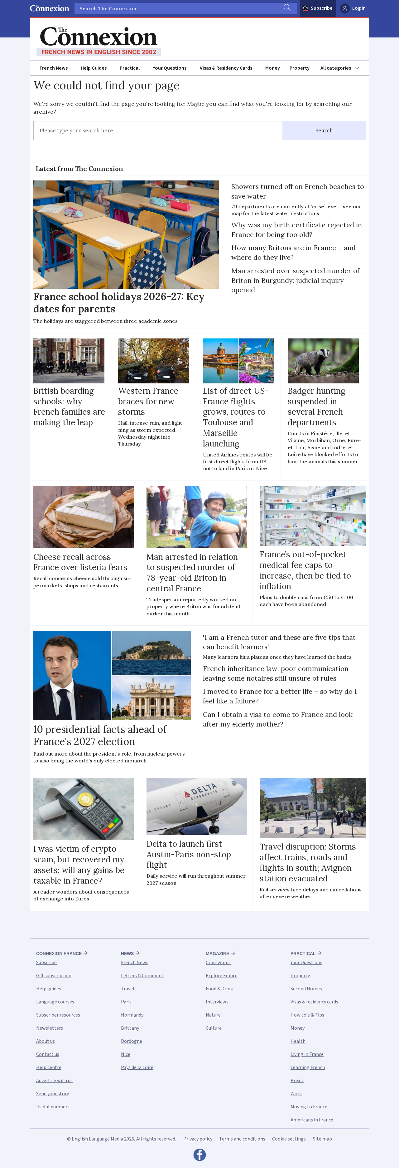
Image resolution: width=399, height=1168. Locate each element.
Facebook (199, 1156)
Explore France (222, 975)
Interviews (217, 1001)
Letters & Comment (142, 975)
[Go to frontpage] (98, 42)
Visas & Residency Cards (226, 68)
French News (54, 68)
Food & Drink (219, 988)
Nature (213, 1015)
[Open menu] (342, 68)
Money (272, 68)
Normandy (132, 1015)
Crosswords (218, 962)
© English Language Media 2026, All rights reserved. (121, 1139)
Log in (359, 8)
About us (45, 1041)
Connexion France (59, 953)
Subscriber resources (58, 1015)
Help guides (48, 988)
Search (324, 130)
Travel (127, 988)
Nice (125, 1054)
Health (298, 1041)
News (127, 953)
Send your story (52, 1093)
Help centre (48, 1067)
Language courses (55, 1001)
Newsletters (49, 1028)
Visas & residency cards (314, 1001)
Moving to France (309, 1106)
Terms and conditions (242, 1139)
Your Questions (169, 68)
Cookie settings (289, 1139)
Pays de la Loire (137, 1067)
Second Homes (306, 988)
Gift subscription (53, 975)
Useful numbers (53, 1106)
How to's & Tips (307, 1015)
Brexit (297, 1080)
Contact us (47, 1054)
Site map (322, 1139)
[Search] (286, 8)
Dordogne (131, 1041)
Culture (214, 1028)
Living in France (307, 1054)
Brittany (130, 1028)
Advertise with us (54, 1080)
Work (296, 1093)
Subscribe (322, 8)
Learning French (308, 1067)
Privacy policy (197, 1139)
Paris (126, 1001)
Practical (130, 68)
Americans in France (312, 1119)
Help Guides (94, 68)
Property (300, 68)
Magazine (217, 953)
